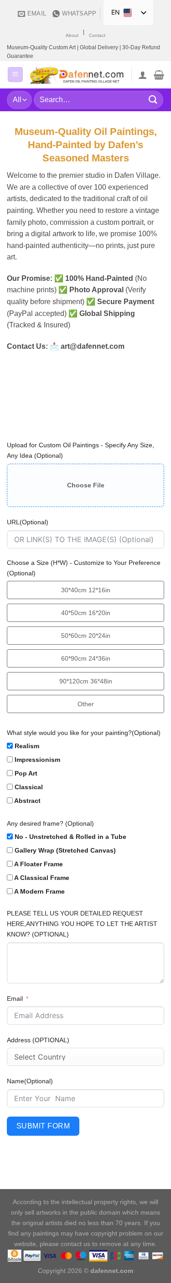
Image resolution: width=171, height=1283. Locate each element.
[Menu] (15, 74)
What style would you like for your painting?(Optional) (84, 732)
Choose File (85, 485)
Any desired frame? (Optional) (50, 823)
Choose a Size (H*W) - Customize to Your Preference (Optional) (84, 568)
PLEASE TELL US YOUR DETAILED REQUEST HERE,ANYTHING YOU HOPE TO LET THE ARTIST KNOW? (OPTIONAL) (82, 924)
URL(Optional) (27, 522)
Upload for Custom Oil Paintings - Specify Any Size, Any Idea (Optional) (80, 450)
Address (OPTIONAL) (38, 1040)
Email (15, 998)
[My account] (142, 75)
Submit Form (43, 1126)
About (72, 35)
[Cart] (159, 75)
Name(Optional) (30, 1081)
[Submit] (153, 100)
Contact (97, 35)
